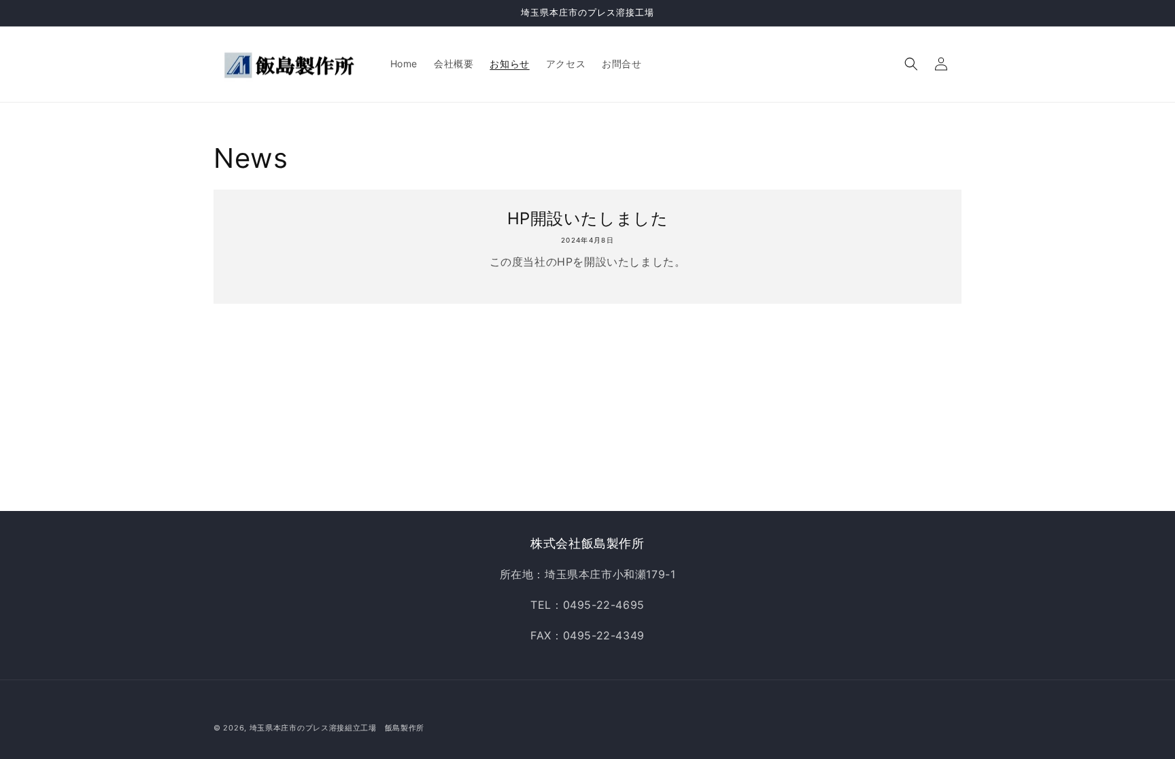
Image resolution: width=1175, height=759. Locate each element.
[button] (911, 64)
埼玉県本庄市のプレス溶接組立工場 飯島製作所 (337, 727)
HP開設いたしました (587, 218)
